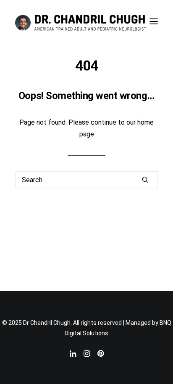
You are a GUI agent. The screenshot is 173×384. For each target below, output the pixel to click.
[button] (153, 21)
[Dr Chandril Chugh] (80, 21)
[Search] (86, 179)
